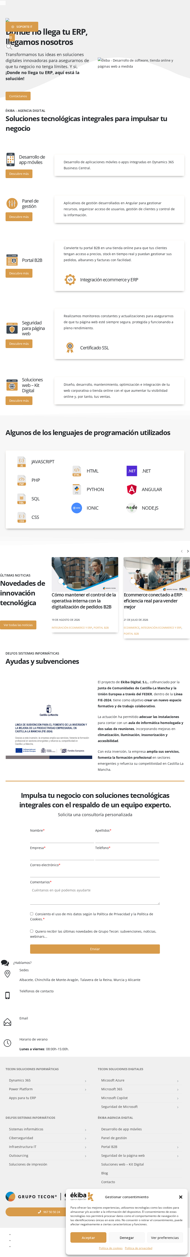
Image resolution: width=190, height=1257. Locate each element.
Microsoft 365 (111, 1089)
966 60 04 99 (60, 1007)
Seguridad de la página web (123, 1155)
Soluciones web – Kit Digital (122, 1164)
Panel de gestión (114, 1138)
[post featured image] (85, 574)
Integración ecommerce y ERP (72, 627)
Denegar (127, 1237)
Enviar (95, 949)
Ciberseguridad (21, 1138)
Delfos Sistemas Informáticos (30, 1118)
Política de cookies (111, 1248)
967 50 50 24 (46, 1001)
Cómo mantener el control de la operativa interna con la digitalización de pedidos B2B (84, 601)
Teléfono (103, 848)
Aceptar (88, 1237)
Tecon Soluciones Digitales (120, 1069)
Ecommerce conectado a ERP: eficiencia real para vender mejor (153, 601)
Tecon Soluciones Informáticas (32, 1069)
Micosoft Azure (112, 1080)
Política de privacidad (138, 1248)
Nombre (37, 830)
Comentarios (41, 882)
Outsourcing (18, 1155)
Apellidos (103, 830)
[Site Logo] (17, 20)
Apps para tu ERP (22, 1098)
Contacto (108, 1182)
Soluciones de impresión (28, 1164)
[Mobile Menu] (12, 37)
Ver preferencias (165, 1237)
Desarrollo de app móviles (121, 1129)
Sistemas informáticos (26, 1129)
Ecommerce (131, 627)
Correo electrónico (45, 865)
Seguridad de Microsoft (119, 1106)
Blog (104, 1173)
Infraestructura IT (22, 1146)
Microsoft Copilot (114, 1098)
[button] (180, 1196)
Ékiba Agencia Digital (115, 1118)
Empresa (38, 848)
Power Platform (21, 1089)
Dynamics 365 (20, 1080)
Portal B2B (101, 627)
